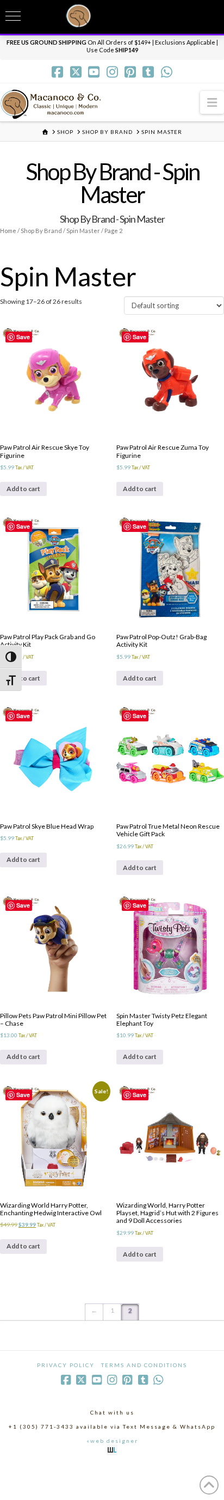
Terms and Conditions (144, 1365)
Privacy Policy (66, 1365)
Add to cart (23, 489)
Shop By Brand (41, 230)
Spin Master (83, 230)
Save (23, 337)
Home (8, 230)
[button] (212, 102)
